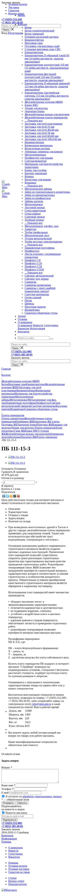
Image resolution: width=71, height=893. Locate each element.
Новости (38, 325)
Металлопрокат (34, 204)
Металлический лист (37, 235)
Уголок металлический (38, 238)
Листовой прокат (35, 207)
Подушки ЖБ (9, 424)
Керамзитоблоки (34, 142)
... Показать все (34, 120)
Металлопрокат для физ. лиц (41, 226)
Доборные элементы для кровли (44, 151)
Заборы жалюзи (34, 201)
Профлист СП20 (34, 269)
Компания (7, 835)
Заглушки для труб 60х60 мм (41, 136)
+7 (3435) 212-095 (11, 19)
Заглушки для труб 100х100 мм (43, 139)
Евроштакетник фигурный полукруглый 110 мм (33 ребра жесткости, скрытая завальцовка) (44, 77)
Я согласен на (34, 796)
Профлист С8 (32, 260)
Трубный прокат (34, 219)
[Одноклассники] (11, 496)
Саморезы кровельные (38, 285)
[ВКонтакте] (4, 496)
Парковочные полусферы (39, 247)
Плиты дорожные (46, 437)
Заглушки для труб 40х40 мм (41, 129)
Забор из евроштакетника (40, 195)
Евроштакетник (34, 52)
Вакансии (23, 328)
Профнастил (32, 250)
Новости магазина (16, 812)
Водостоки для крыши (38, 179)
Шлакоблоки (32, 309)
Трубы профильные (36, 232)
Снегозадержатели (36, 160)
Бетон (28, 27)
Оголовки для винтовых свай (42, 46)
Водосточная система (37, 148)
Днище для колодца (36, 108)
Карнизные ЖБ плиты (46, 421)
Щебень (29, 303)
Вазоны (29, 176)
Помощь (6, 841)
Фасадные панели (35, 306)
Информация (9, 838)
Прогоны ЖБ (44, 424)
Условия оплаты (17, 865)
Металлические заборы (38, 188)
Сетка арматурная (35, 210)
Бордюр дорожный (36, 173)
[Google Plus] (18, 496)
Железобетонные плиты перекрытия (46, 117)
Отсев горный (33, 297)
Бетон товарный (34, 33)
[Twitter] (7, 496)
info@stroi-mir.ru (41, 704)
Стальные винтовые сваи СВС (43, 49)
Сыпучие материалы (37, 294)
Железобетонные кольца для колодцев (47, 114)
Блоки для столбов (36, 170)
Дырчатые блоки (34, 111)
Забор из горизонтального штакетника (47, 191)
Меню (21, 15)
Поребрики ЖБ (24, 421)
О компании (25, 325)
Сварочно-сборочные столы (41, 312)
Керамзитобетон (34, 39)
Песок (28, 300)
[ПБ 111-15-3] (16, 457)
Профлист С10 (33, 263)
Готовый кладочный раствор (41, 36)
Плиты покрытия (45, 427)
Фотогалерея (37, 328)
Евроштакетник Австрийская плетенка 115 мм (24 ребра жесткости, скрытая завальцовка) (47, 95)
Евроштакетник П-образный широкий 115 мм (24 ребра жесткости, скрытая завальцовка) (47, 86)
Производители (17, 884)
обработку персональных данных (42, 796)
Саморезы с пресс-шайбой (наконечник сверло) (40, 290)
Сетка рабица (32, 213)
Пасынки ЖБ (28, 437)
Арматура (30, 229)
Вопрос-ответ (16, 881)
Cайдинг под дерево (37, 278)
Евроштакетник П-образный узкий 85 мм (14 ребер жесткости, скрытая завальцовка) (47, 58)
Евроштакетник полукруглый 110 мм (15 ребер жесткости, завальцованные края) (47, 67)
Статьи (12, 877)
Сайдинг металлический (39, 275)
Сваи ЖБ (19, 430)
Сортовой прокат (35, 216)
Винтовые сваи (34, 43)
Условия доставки (18, 868)
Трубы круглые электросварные (43, 241)
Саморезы (30, 281)
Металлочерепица (35, 154)
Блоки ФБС (31, 105)
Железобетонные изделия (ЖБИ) (44, 101)
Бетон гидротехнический (39, 30)
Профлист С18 (33, 266)
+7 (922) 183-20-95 (12, 22)
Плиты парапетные (12, 418)
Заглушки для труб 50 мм (39, 133)
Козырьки (30, 182)
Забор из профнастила (38, 198)
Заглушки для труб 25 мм (39, 126)
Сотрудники (51, 325)
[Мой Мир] (15, 496)
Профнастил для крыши (39, 157)
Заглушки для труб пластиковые (44, 123)
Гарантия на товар (19, 872)
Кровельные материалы (39, 145)
